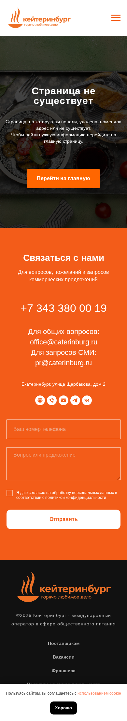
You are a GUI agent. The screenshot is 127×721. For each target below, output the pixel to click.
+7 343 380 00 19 (64, 620)
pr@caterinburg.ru (63, 675)
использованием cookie (99, 693)
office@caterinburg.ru (63, 654)
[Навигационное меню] (115, 18)
